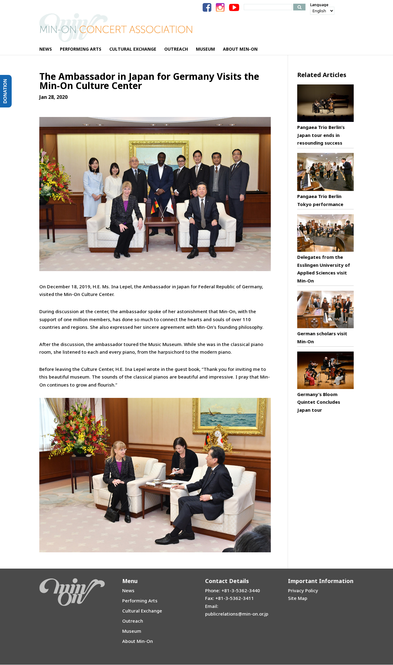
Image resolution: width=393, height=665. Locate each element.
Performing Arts (140, 600)
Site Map (297, 598)
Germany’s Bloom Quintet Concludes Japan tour (318, 402)
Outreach (132, 621)
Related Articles (321, 75)
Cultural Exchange (142, 611)
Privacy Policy (303, 590)
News (128, 590)
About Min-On (137, 641)
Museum (131, 631)
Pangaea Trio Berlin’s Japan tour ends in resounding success (321, 135)
